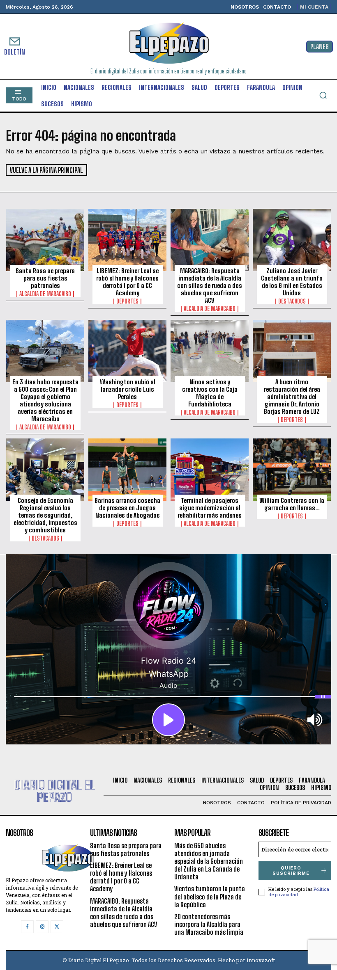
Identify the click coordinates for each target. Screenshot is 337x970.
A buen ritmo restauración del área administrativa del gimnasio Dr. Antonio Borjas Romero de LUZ (292, 396)
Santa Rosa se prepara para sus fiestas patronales (45, 278)
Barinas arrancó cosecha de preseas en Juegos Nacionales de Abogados (127, 508)
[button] (323, 95)
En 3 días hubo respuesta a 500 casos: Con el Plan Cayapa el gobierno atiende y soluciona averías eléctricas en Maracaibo (45, 400)
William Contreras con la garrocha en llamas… (291, 504)
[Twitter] (57, 926)
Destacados (292, 301)
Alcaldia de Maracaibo (45, 294)
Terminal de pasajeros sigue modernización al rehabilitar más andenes (210, 508)
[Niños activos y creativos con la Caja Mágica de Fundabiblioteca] (210, 351)
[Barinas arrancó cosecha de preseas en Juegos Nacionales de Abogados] (127, 469)
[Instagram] (42, 926)
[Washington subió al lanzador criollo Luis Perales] (127, 351)
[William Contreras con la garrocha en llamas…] (292, 469)
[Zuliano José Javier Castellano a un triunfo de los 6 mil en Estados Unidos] (292, 240)
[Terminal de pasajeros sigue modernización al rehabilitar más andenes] (210, 469)
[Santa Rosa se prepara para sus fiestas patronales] (45, 240)
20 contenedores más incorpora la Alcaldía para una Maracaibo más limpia (208, 924)
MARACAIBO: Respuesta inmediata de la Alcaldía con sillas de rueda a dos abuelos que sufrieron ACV (209, 285)
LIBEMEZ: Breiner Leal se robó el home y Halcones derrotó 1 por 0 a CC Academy (127, 282)
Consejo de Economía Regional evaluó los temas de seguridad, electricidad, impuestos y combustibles (45, 515)
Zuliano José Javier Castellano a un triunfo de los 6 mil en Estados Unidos (292, 282)
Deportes (127, 301)
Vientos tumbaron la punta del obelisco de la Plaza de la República (209, 896)
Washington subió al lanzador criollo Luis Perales (127, 389)
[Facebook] (27, 926)
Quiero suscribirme (290, 870)
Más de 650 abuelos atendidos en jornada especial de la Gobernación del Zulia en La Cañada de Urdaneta (208, 861)
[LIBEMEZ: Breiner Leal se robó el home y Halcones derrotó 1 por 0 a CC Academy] (127, 240)
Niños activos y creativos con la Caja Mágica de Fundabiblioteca (210, 393)
